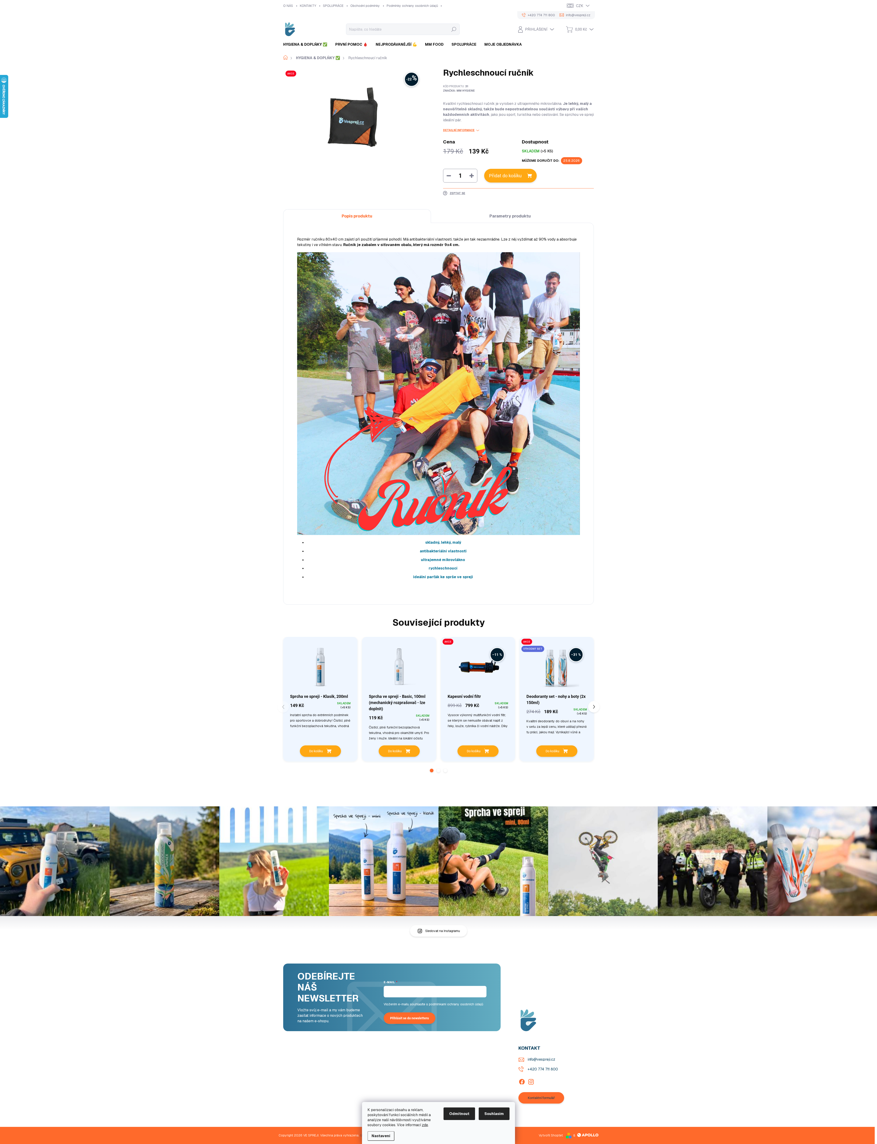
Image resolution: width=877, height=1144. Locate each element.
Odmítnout (459, 1113)
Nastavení (381, 1135)
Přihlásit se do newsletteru (409, 1018)
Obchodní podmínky (365, 6)
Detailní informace (459, 130)
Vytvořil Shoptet (551, 1135)
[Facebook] (521, 1081)
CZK (579, 5)
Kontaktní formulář (541, 1098)
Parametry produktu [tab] (510, 216)
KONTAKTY (308, 6)
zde (425, 1125)
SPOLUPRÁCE (333, 6)
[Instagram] (531, 1081)
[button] (431, 770)
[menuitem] (307, 44)
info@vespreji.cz (541, 1059)
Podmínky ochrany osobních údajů (412, 6)
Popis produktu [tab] (357, 216)
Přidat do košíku (505, 175)
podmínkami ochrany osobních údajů (456, 1004)
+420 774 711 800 (543, 1069)
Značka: (459, 91)
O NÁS (288, 6)
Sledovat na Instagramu (442, 931)
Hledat (453, 29)
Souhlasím (494, 1113)
